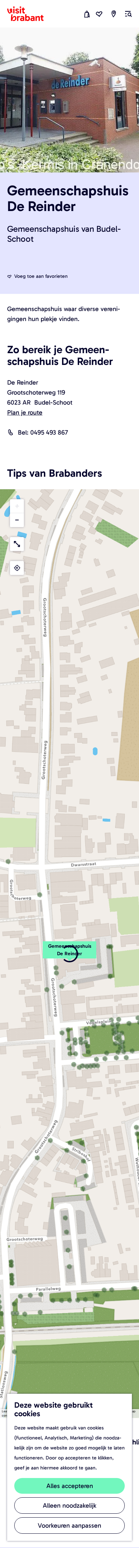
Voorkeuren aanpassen (69, 1525)
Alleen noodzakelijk (69, 1505)
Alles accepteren (69, 1486)
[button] (17, 506)
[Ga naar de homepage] (29, 13)
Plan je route (24, 412)
